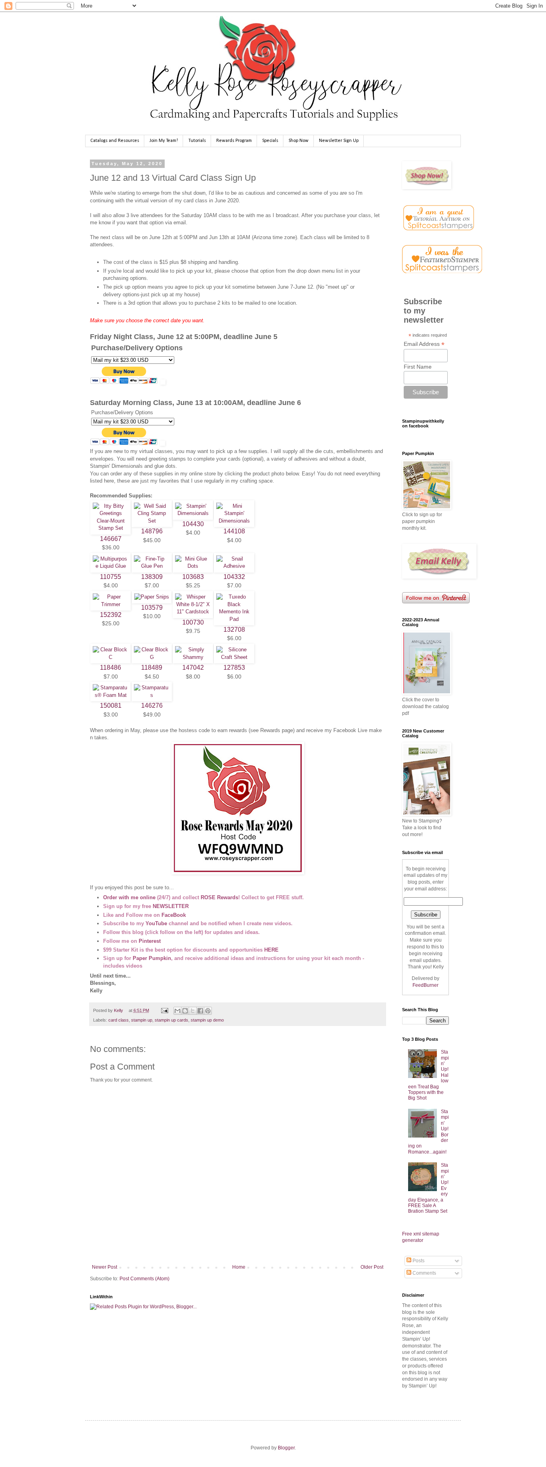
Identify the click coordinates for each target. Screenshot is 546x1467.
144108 (234, 531)
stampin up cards (171, 1020)
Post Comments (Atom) (144, 1278)
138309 (152, 576)
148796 (152, 531)
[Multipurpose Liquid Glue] (110, 566)
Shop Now (299, 140)
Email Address (424, 344)
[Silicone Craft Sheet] (234, 657)
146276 (152, 705)
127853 (234, 667)
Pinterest (150, 941)
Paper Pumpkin (152, 958)
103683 (193, 576)
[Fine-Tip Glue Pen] (152, 566)
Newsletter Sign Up (339, 140)
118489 (151, 667)
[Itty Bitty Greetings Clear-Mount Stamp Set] (110, 528)
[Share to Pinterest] (208, 1011)
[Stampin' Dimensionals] (193, 513)
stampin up (141, 1020)
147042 (193, 667)
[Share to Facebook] (200, 1011)
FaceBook (173, 915)
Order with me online (129, 897)
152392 (111, 614)
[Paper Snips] (151, 597)
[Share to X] (193, 1011)
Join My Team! (163, 140)
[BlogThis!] (185, 1011)
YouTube (156, 923)
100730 (193, 622)
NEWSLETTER (171, 906)
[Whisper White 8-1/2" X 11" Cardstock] (193, 612)
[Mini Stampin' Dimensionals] (234, 521)
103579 (152, 607)
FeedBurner (425, 985)
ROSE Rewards (219, 897)
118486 (110, 667)
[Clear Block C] (110, 657)
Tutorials (197, 140)
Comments (423, 1273)
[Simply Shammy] (193, 657)
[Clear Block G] (152, 657)
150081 (111, 705)
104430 (193, 524)
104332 (234, 576)
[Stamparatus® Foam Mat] (110, 695)
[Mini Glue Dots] (193, 566)
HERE (271, 950)
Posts (417, 1260)
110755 (110, 576)
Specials (270, 140)
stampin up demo (207, 1020)
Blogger (286, 1448)
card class (118, 1020)
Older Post (372, 1267)
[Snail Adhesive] (234, 566)
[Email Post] (164, 1010)
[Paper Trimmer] (110, 604)
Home (238, 1267)
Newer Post (104, 1267)
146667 (111, 538)
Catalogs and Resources (114, 140)
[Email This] (177, 1011)
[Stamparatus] (152, 695)
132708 (234, 629)
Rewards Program (234, 140)
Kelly (119, 1010)
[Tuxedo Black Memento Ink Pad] (234, 619)
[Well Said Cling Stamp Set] (152, 521)
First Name (418, 366)
